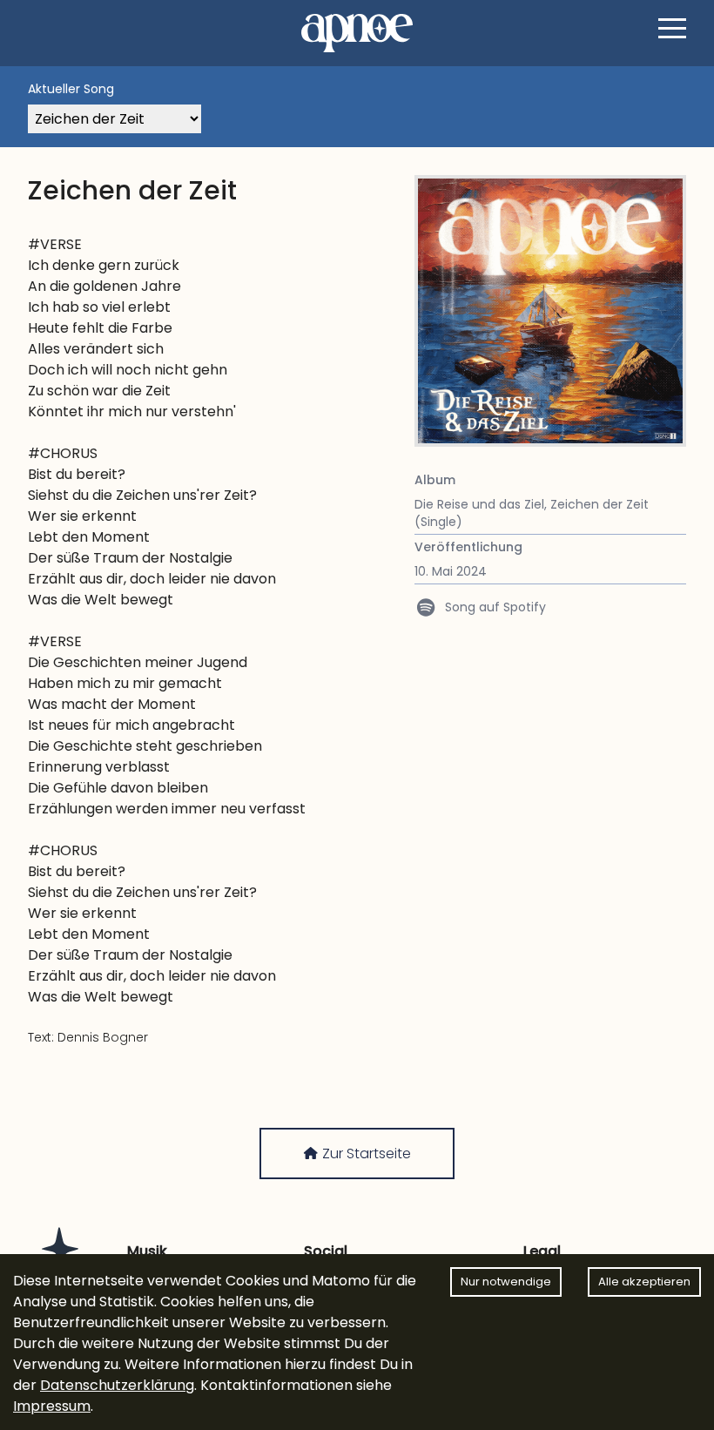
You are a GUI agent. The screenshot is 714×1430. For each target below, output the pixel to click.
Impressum (52, 1406)
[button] (672, 28)
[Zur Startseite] (357, 33)
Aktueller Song (71, 89)
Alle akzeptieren (644, 1281)
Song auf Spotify (491, 607)
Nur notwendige (506, 1281)
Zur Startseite (365, 1153)
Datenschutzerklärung (117, 1385)
